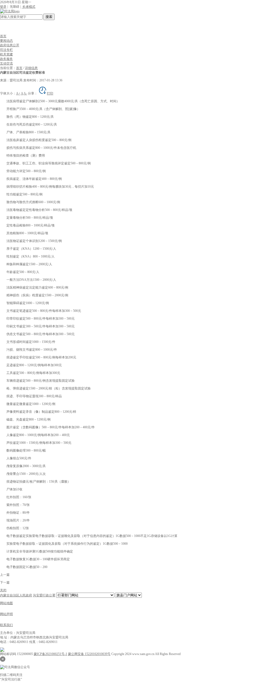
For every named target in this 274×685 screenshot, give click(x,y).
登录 (3, 7)
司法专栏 (6, 50)
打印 (50, 93)
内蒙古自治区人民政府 (16, 595)
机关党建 (6, 54)
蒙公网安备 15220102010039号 (89, 654)
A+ (18, 93)
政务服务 (6, 59)
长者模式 (28, 7)
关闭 (3, 590)
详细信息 (31, 68)
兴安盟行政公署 (44, 595)
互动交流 (6, 63)
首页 (3, 36)
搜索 (48, 17)
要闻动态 (6, 41)
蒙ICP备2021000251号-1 (50, 654)
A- (25, 93)
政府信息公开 (9, 45)
